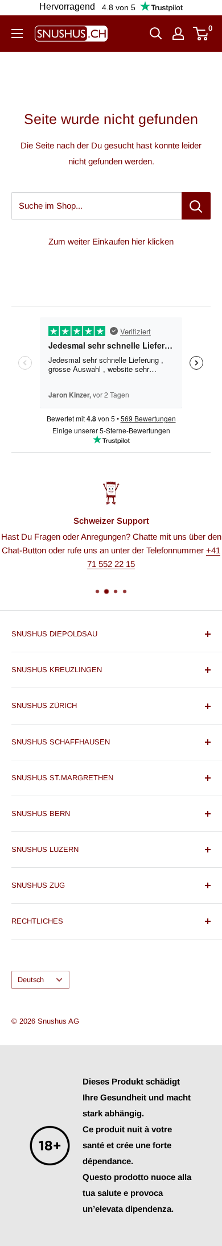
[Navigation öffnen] (17, 33)
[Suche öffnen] (156, 33)
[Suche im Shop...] (196, 206)
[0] (201, 33)
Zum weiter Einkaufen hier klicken (111, 241)
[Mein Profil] (178, 33)
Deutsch (31, 979)
